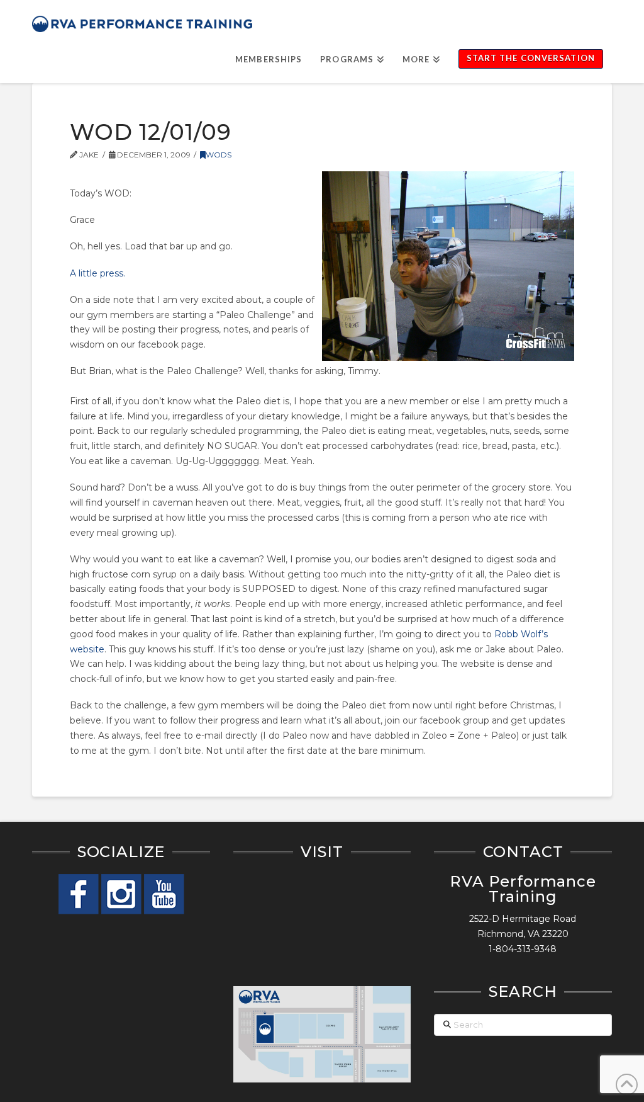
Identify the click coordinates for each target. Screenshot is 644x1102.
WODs (218, 154)
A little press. (97, 273)
